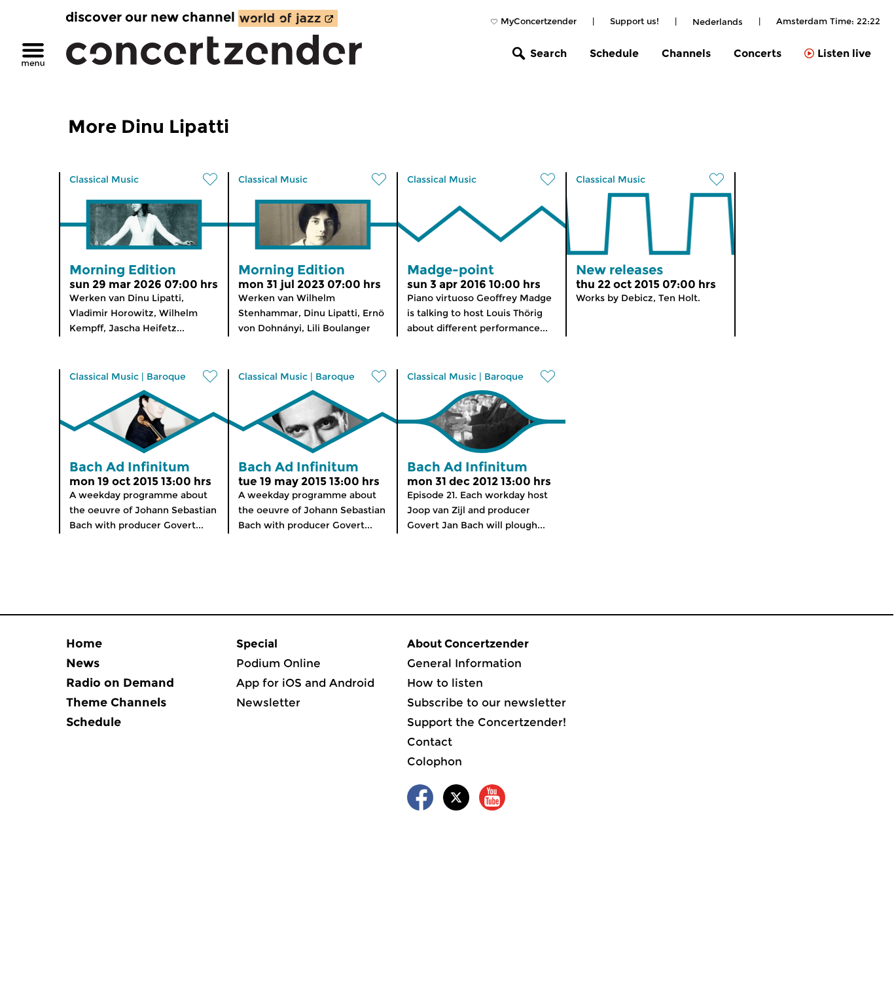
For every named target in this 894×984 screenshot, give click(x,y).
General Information (464, 663)
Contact (429, 741)
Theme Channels (116, 702)
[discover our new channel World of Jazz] (288, 18)
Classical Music (104, 179)
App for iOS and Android (305, 682)
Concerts (757, 53)
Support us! (634, 21)
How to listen (445, 682)
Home (84, 643)
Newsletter (268, 702)
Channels (686, 53)
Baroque (166, 376)
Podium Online (278, 663)
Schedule (614, 53)
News (82, 663)
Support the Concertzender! (486, 722)
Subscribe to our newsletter (486, 702)
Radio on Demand (120, 683)
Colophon (434, 761)
